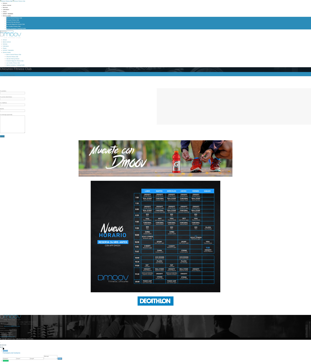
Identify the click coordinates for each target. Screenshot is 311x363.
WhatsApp (6, 361)
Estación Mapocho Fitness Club (15, 24)
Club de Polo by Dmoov (13, 22)
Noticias (5, 7)
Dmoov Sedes (7, 16)
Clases (5, 11)
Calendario (6, 9)
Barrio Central (7, 5)
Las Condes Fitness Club (13, 26)
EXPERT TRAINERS (8, 13)
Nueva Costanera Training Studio (16, 28)
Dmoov (5, 3)
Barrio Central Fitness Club (14, 18)
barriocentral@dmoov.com (12, 326)
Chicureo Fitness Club (12, 20)
